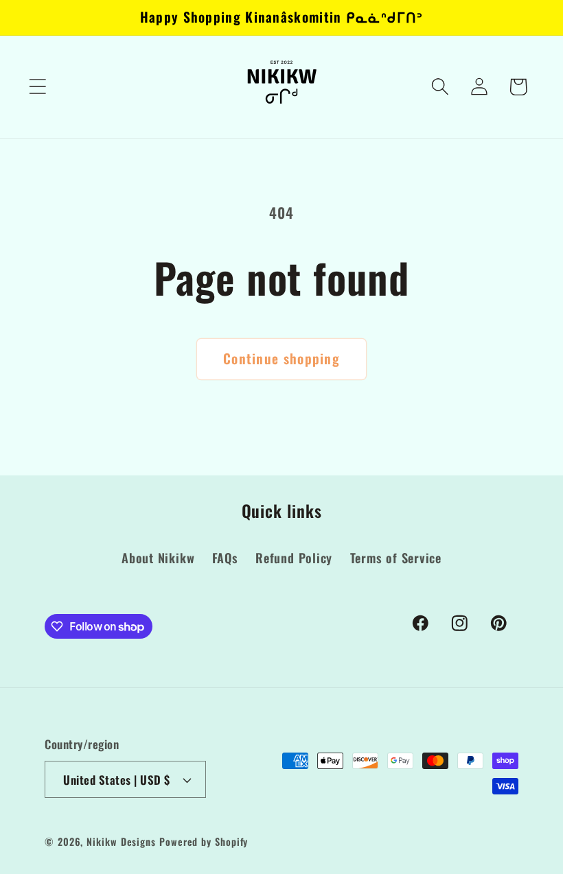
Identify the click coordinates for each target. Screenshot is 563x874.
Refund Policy (293, 557)
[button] (37, 86)
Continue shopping (281, 358)
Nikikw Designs (121, 841)
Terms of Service (395, 557)
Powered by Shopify (203, 841)
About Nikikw (158, 557)
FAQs (225, 557)
